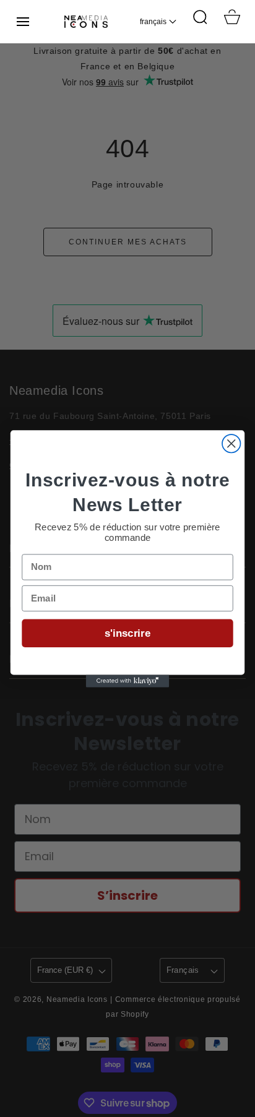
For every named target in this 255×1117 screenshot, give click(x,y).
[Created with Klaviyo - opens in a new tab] (128, 681)
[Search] (200, 17)
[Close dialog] (231, 443)
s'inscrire (128, 633)
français (153, 21)
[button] (23, 21)
